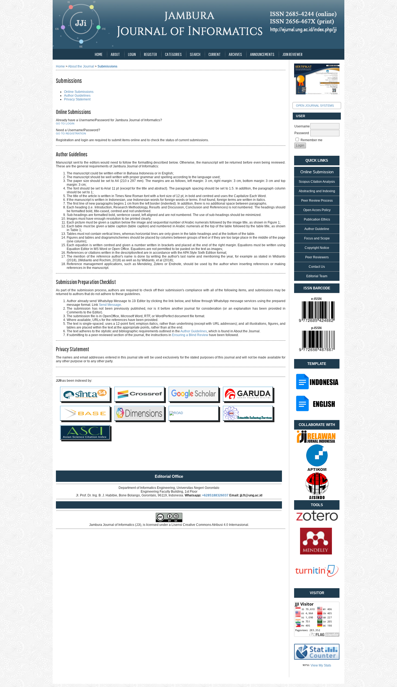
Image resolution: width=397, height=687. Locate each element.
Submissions (107, 66)
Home (99, 54)
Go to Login (65, 123)
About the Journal (81, 66)
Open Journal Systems (315, 105)
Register (150, 54)
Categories (173, 54)
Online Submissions (78, 92)
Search (195, 54)
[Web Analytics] (306, 665)
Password (301, 133)
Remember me (311, 140)
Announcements (262, 54)
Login (132, 54)
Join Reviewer (292, 54)
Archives (235, 54)
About (115, 54)
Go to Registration (71, 133)
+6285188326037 (215, 495)
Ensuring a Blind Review (190, 335)
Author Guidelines (77, 95)
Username (302, 126)
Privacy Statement (77, 99)
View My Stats (321, 665)
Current (214, 54)
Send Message (110, 305)
